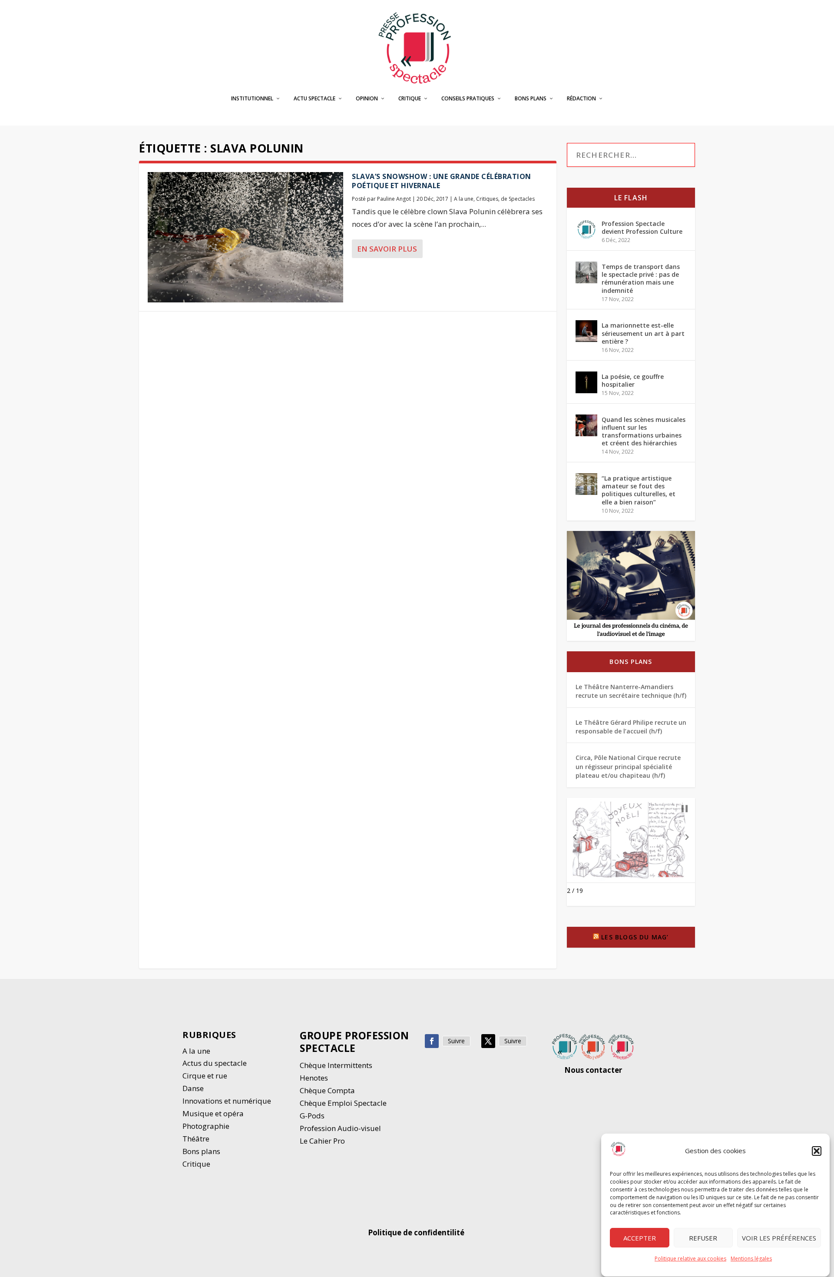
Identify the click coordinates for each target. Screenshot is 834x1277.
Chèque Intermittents (336, 1065)
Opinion (367, 98)
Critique (409, 98)
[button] (816, 1151)
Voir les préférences (779, 1238)
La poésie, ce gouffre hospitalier (633, 380)
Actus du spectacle (214, 1063)
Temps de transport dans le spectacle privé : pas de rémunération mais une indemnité (641, 278)
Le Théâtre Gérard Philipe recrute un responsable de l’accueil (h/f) (631, 726)
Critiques (487, 198)
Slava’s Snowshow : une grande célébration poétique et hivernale (441, 181)
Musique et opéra (213, 1113)
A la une (463, 198)
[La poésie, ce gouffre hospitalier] (586, 382)
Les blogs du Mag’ (635, 937)
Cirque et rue (204, 1076)
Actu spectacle (314, 98)
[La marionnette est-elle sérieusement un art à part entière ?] (586, 331)
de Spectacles (518, 198)
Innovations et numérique (226, 1101)
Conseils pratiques (467, 98)
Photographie (205, 1126)
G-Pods (312, 1116)
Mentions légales (751, 1258)
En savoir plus (387, 249)
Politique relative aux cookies (690, 1258)
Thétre (196, 1139)
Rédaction (581, 98)
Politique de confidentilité (417, 1232)
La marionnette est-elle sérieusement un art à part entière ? (643, 333)
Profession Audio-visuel (340, 1128)
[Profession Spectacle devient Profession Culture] (586, 229)
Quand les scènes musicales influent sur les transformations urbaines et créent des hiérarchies (643, 431)
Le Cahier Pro (322, 1141)
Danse (193, 1088)
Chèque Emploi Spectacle (343, 1103)
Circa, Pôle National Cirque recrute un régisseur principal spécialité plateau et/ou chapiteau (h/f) (628, 766)
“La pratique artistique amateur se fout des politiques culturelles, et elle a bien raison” (638, 490)
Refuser (703, 1238)
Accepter (639, 1238)
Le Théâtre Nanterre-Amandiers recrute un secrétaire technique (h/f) (631, 691)
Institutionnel (252, 98)
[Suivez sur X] (488, 1041)
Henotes (314, 1078)
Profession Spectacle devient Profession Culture (642, 227)
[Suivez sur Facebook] (432, 1041)
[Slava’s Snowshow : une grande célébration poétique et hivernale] (245, 237)
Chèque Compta (327, 1090)
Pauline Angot (394, 198)
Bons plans (530, 98)
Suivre (456, 1041)
